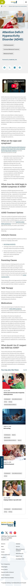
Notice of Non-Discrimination (7, 577)
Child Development (8, 45)
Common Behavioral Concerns (11, 49)
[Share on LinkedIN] (15, 67)
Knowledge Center (20, 559)
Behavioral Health (8, 53)
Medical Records (19, 553)
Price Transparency (5, 564)
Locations (3, 557)
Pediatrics (19, 440)
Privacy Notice (4, 569)
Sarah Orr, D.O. (13, 59)
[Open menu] (26, 2)
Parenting (10, 401)
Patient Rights (4, 567)
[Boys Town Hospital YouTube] (15, 533)
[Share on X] (9, 67)
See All (25, 370)
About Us (3, 544)
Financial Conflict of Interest (7, 572)
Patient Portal (19, 556)
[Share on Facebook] (4, 67)
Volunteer (18, 544)
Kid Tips (5, 401)
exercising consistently (9, 244)
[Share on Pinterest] (20, 67)
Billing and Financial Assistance (20, 550)
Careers (3, 549)
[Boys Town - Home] (14, 2)
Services (18, 546)
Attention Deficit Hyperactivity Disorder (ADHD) (18, 6)
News (2, 546)
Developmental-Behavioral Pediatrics (10, 404)
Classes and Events (5, 554)
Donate (2, 552)
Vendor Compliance (5, 575)
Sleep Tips (13, 434)
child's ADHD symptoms (15, 309)
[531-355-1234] (2, 2)
